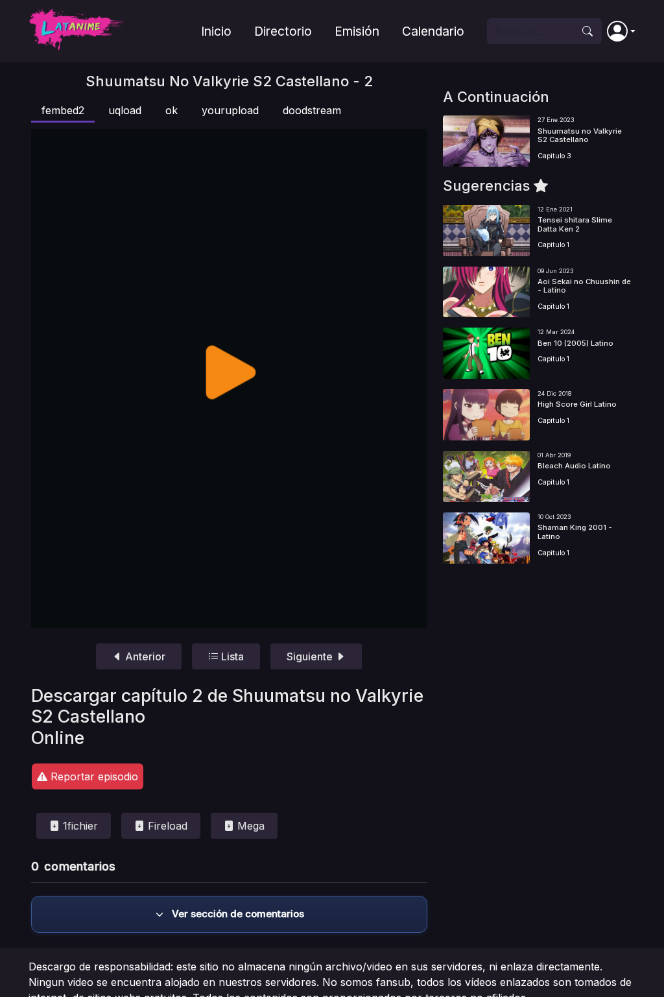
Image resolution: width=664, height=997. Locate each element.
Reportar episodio (92, 776)
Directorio (283, 31)
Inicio (216, 31)
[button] (621, 31)
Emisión (357, 31)
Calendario (433, 31)
